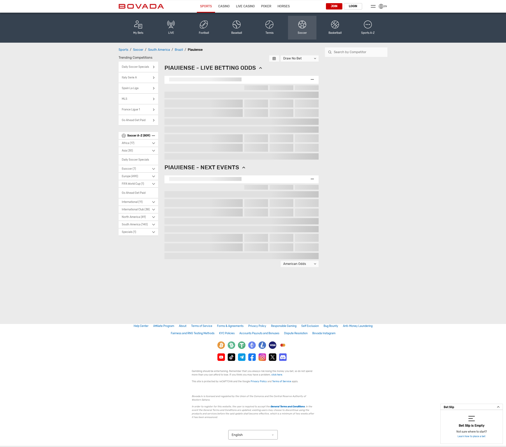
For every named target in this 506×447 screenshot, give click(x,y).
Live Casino (245, 6)
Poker (266, 6)
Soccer (138, 50)
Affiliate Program (163, 326)
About (182, 326)
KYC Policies (227, 333)
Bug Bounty (331, 326)
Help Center (141, 326)
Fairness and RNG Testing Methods (192, 333)
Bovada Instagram (323, 333)
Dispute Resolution (296, 333)
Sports (206, 6)
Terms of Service (201, 326)
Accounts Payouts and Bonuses (259, 333)
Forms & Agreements (230, 326)
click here (276, 374)
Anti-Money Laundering (358, 326)
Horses (284, 6)
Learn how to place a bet (471, 436)
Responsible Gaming (283, 326)
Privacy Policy (257, 326)
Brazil (179, 50)
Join (334, 6)
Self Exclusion (310, 326)
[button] (368, 28)
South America (159, 50)
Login (353, 6)
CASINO (224, 6)
